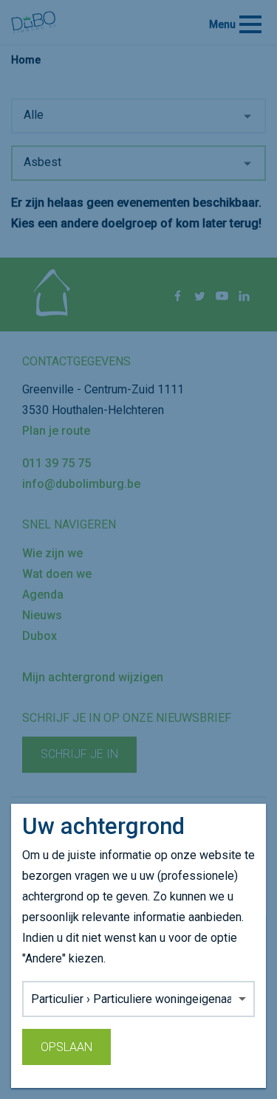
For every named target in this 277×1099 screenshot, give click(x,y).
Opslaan (66, 1047)
